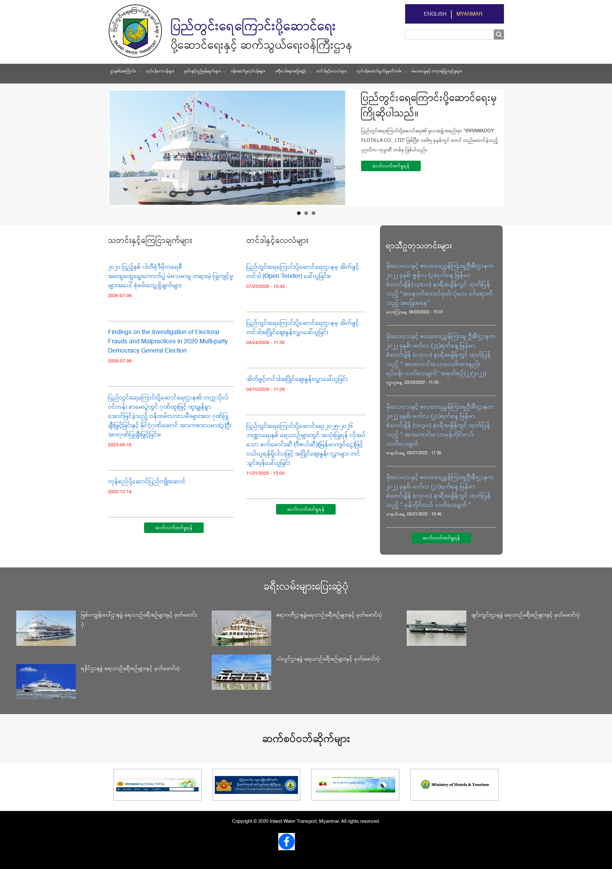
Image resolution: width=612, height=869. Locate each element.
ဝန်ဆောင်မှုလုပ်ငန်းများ (248, 71)
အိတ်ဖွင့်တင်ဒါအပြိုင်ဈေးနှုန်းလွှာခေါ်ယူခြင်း (297, 379)
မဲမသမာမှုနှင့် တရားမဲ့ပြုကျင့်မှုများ (437, 71)
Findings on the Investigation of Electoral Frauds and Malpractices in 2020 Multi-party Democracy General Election (168, 341)
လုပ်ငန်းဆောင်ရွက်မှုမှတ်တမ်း (379, 71)
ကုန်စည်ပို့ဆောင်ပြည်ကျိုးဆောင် (147, 481)
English (435, 14)
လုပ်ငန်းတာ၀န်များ (160, 71)
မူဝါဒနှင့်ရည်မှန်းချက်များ (202, 71)
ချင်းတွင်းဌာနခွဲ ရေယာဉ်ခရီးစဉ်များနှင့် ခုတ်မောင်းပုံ (525, 615)
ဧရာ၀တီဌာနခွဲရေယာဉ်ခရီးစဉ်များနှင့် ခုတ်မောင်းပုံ (329, 615)
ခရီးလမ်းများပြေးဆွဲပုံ (290, 71)
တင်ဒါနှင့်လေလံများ (331, 71)
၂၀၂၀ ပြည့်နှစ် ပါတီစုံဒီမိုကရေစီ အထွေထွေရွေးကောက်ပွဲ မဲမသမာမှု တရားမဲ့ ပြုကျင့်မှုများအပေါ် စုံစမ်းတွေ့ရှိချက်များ (170, 276)
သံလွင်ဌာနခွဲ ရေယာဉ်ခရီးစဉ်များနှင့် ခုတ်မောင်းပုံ (328, 659)
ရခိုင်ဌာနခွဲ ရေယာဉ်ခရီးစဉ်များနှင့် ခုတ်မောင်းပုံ (130, 668)
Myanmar (469, 14)
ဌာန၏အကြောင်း (123, 71)
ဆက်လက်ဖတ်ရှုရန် (391, 166)
